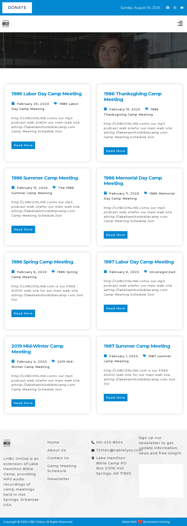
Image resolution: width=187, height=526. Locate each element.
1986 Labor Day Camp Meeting (46, 93)
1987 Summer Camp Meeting (137, 346)
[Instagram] (175, 8)
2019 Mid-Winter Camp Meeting (37, 348)
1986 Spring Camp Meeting (42, 262)
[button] (180, 24)
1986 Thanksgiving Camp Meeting (132, 96)
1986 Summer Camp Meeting (44, 178)
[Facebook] (168, 8)
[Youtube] (182, 8)
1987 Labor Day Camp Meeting (139, 262)
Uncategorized (162, 272)
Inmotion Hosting (158, 522)
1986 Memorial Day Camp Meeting (133, 180)
